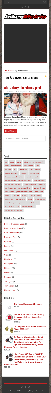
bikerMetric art (16, 166)
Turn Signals (9, 286)
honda (36, 177)
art (6, 162)
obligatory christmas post (22, 88)
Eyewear (7, 242)
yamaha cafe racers (12, 206)
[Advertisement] (25, 43)
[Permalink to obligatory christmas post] (25, 115)
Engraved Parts (10, 237)
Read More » (10, 131)
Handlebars (8, 259)
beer (6, 166)
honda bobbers (10, 180)
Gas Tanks (8, 250)
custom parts (34, 173)
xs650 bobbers (40, 199)
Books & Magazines (12, 228)
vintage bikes (20, 199)
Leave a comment (37, 92)
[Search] (44, 2)
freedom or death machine (14, 177)
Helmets (7, 268)
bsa (15, 169)
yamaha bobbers (33, 203)
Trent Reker (10, 92)
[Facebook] (25, 6)
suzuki (7, 195)
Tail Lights (8, 281)
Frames (7, 246)
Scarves (7, 277)
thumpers (16, 195)
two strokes (9, 199)
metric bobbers (10, 188)
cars (31, 169)
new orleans (9, 192)
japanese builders (30, 184)
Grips (6, 255)
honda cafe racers (24, 180)
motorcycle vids (39, 188)
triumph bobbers (35, 195)
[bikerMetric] (25, 16)
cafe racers (23, 169)
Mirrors (7, 273)
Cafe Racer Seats (11, 233)
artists (12, 162)
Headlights (8, 264)
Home (9, 71)
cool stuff (24, 173)
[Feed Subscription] (45, 76)
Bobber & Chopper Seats (14, 224)
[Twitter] (28, 6)
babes (19, 162)
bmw (37, 166)
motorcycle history (24, 188)
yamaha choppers (28, 206)
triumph (24, 195)
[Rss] (21, 6)
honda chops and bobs (13, 184)
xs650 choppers (11, 203)
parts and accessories (24, 192)
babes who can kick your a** (33, 162)
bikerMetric (24, 391)
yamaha (22, 203)
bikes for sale (28, 166)
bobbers (8, 169)
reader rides (39, 192)
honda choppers (39, 180)
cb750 (37, 169)
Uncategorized (22, 92)
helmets (28, 177)
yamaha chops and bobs (13, 210)
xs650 (30, 199)
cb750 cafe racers (11, 173)
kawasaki (42, 184)
